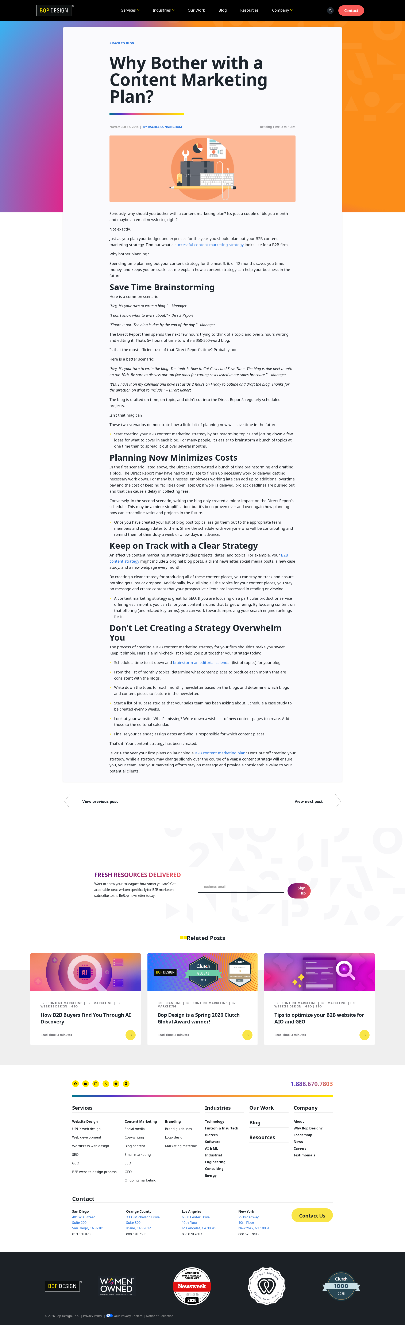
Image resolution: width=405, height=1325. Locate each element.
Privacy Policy (92, 1316)
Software (212, 1142)
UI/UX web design (86, 1129)
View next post (309, 801)
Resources (249, 10)
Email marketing (138, 1154)
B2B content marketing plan (220, 752)
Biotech (211, 1135)
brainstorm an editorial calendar (202, 662)
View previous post (100, 801)
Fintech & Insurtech (221, 1128)
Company (280, 10)
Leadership (303, 1135)
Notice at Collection (159, 1316)
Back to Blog (123, 43)
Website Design (85, 1121)
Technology (214, 1121)
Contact (351, 10)
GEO (75, 1163)
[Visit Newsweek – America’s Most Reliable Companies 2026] (192, 1286)
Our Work (196, 10)
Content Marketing (141, 1121)
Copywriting (134, 1137)
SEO (75, 1154)
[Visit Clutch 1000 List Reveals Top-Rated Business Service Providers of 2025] (341, 1286)
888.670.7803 (136, 1234)
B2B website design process (94, 1171)
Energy (211, 1175)
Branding (173, 1121)
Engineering (215, 1162)
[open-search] (330, 10)
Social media (135, 1129)
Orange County (138, 1211)
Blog (223, 10)
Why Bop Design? (308, 1128)
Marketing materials (181, 1146)
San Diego (80, 1211)
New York (246, 1211)
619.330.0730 (82, 1234)
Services (128, 10)
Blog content (135, 1146)
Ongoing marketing (140, 1180)
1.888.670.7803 (312, 1084)
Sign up (302, 890)
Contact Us (312, 1215)
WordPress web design (90, 1146)
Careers (300, 1148)
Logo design (175, 1137)
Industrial (213, 1155)
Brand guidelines (178, 1129)
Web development (86, 1137)
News (298, 1142)
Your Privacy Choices (128, 1316)
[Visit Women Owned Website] (117, 1286)
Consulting (214, 1169)
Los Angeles (191, 1211)
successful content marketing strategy (209, 244)
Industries (162, 10)
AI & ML (211, 1148)
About (299, 1121)
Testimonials (304, 1155)
